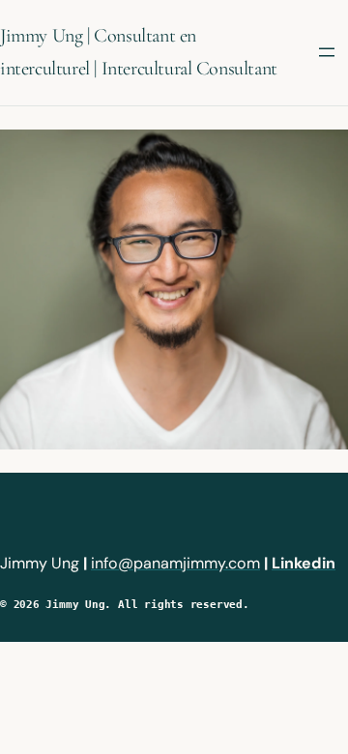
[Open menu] (326, 52)
